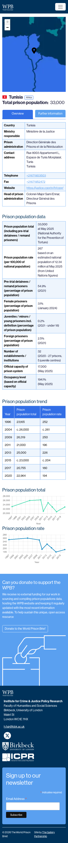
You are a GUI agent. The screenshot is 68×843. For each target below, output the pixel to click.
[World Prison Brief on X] (7, 735)
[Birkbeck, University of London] (18, 747)
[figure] (34, 510)
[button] (34, 50)
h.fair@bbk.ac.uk (14, 726)
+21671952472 (35, 182)
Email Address (16, 799)
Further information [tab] (50, 113)
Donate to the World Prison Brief (25, 628)
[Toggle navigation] (60, 6)
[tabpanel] (34, 348)
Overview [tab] (18, 113)
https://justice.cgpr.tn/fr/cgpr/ (44, 188)
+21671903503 (36, 175)
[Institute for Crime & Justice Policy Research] (18, 758)
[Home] (9, 7)
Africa (29, 97)
